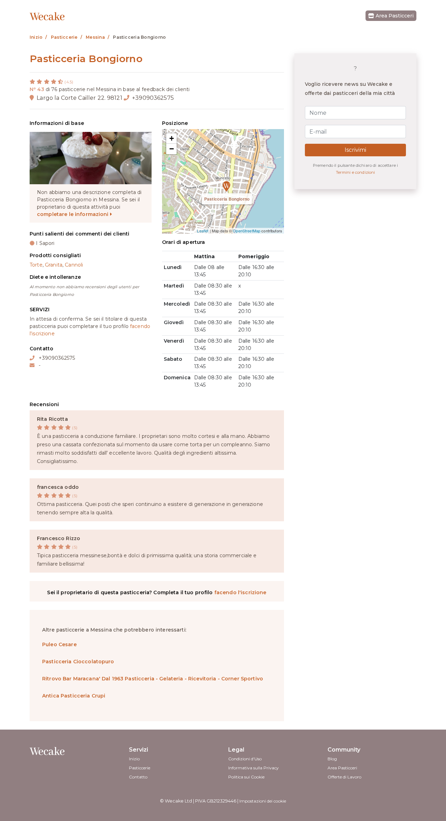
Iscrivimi (355, 150)
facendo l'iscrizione (240, 592)
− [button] (171, 148)
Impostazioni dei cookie (262, 801)
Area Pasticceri (394, 16)
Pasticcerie (139, 767)
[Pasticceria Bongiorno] (223, 181)
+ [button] (171, 138)
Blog (332, 758)
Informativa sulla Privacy (253, 767)
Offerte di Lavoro (344, 776)
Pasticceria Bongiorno (226, 199)
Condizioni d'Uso (245, 758)
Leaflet (202, 230)
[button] (39, 158)
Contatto (138, 776)
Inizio (134, 758)
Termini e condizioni (355, 172)
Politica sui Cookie (246, 776)
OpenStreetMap (246, 230)
